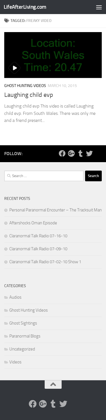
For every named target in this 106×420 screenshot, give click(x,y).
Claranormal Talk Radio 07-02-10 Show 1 (45, 261)
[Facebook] (62, 153)
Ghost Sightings (23, 323)
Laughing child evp (28, 95)
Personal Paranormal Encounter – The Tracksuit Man (55, 210)
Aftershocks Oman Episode (33, 222)
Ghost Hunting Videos (25, 85)
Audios (15, 297)
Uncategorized (22, 349)
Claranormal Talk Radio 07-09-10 (38, 248)
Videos (15, 362)
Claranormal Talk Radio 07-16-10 (38, 235)
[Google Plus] (71, 153)
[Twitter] (89, 153)
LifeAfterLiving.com (25, 7)
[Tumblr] (80, 153)
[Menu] (99, 7)
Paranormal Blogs (24, 336)
